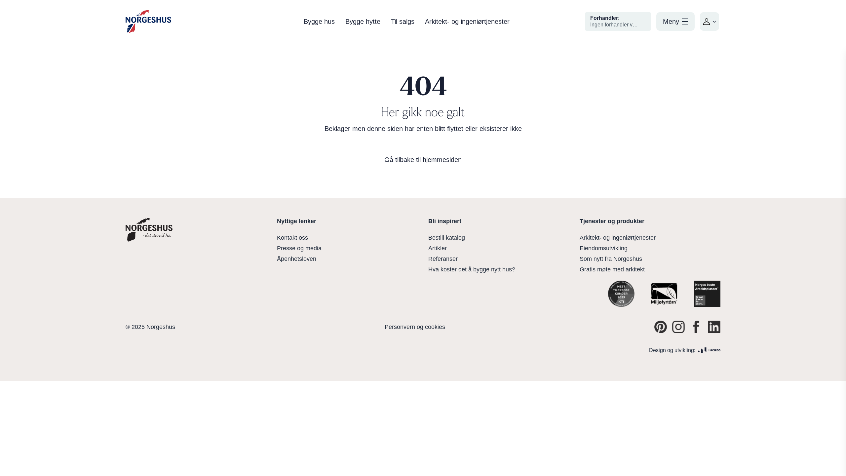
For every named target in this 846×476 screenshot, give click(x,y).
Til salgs (402, 21)
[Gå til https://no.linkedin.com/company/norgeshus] (714, 327)
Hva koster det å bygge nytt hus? (471, 269)
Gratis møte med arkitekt (612, 269)
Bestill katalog (446, 237)
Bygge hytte (362, 21)
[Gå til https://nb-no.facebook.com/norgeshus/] (696, 327)
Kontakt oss (292, 237)
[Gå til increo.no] (709, 350)
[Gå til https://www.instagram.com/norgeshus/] (678, 327)
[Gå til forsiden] (148, 21)
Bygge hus (319, 21)
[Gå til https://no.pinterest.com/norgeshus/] (660, 327)
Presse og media (299, 248)
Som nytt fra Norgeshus (611, 259)
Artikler (437, 248)
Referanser (443, 259)
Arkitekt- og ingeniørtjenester (467, 21)
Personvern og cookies (415, 327)
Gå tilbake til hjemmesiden (423, 159)
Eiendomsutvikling (604, 248)
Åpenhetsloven (296, 259)
